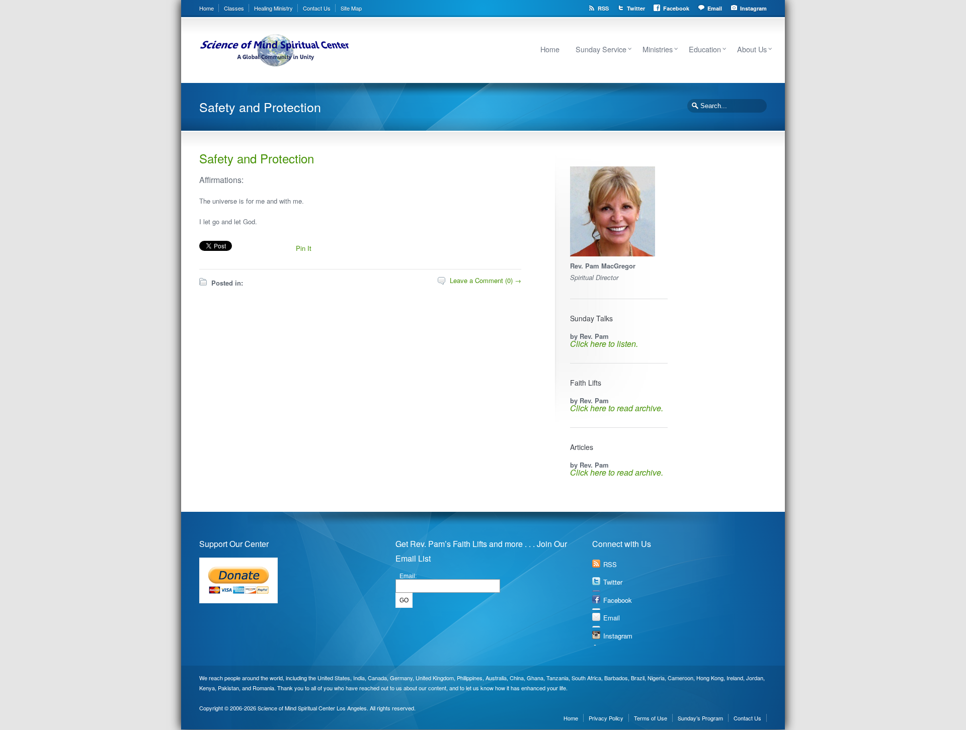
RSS (603, 8)
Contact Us (317, 8)
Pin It (303, 248)
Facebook (676, 8)
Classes (234, 8)
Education (705, 49)
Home (206, 8)
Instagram (753, 8)
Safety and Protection (256, 158)
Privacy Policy (606, 718)
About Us (752, 49)
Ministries (657, 49)
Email (714, 8)
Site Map (351, 8)
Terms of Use (650, 718)
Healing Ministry (273, 8)
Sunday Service (601, 49)
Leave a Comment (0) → (485, 280)
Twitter (636, 8)
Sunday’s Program (700, 718)
